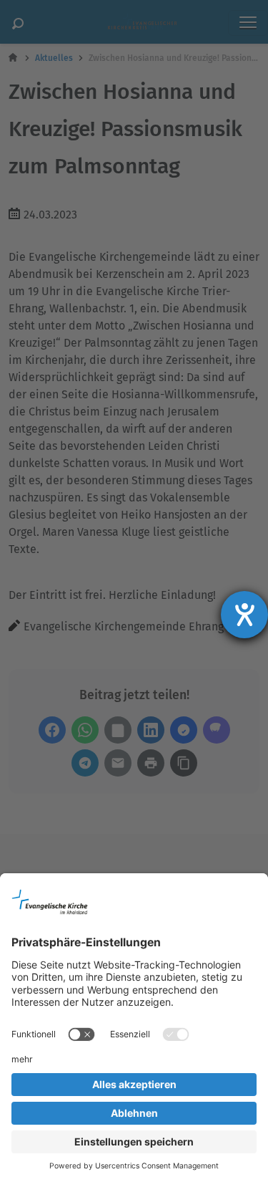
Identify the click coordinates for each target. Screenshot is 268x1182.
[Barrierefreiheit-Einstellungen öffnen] (244, 614)
